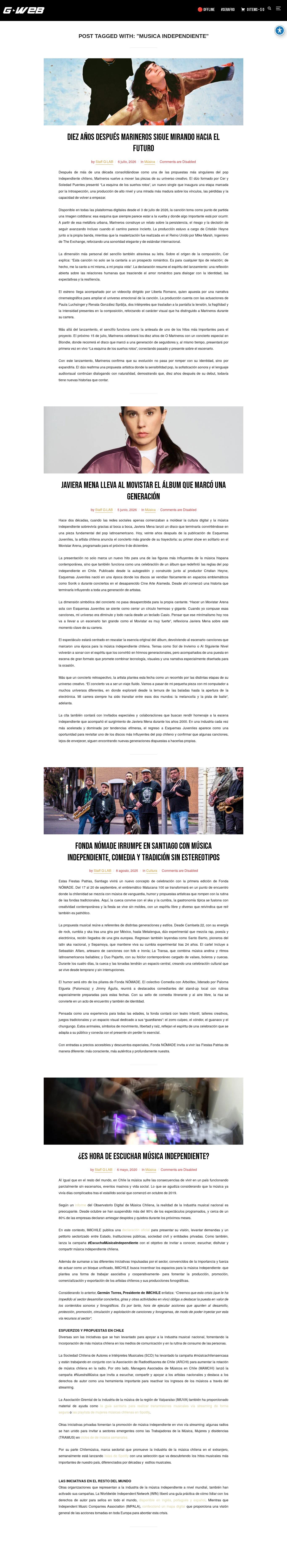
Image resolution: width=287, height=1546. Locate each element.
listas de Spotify (116, 1455)
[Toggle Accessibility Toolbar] (280, 30)
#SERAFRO (228, 9)
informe (80, 1205)
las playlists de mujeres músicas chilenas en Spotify (111, 1412)
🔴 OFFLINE (206, 9)
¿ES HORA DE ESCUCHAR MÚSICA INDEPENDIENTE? (143, 1156)
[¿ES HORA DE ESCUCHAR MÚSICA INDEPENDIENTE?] (143, 1080)
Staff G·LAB (104, 161)
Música (149, 161)
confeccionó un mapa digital (163, 1506)
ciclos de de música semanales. (105, 1437)
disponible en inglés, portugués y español (172, 1500)
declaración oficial (136, 1229)
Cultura (151, 870)
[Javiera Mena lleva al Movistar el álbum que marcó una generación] (143, 409)
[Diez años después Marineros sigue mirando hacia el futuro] (143, 61)
